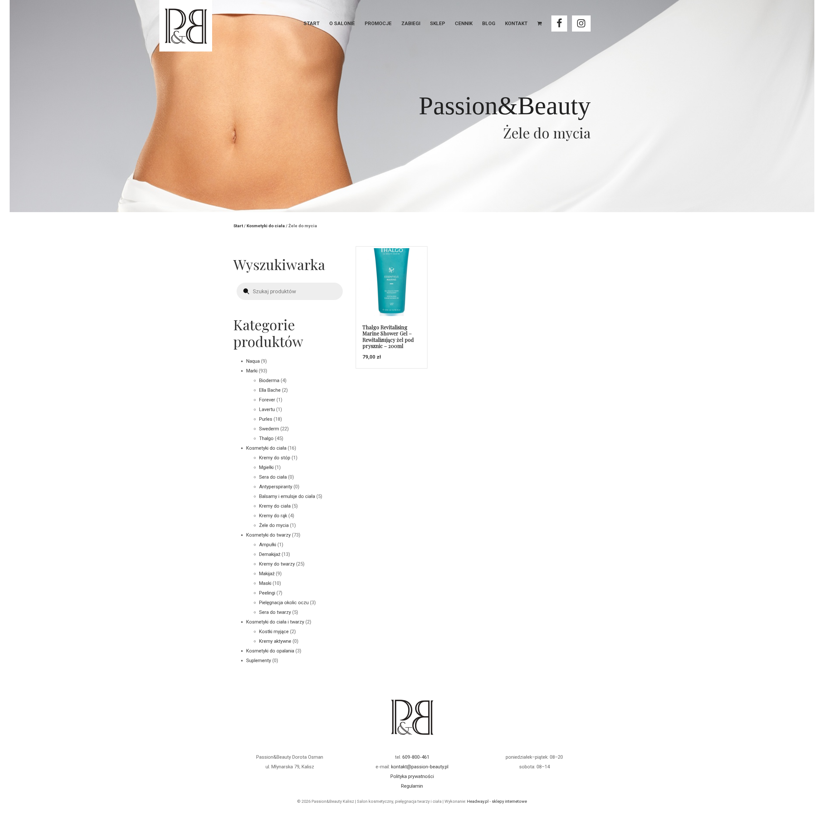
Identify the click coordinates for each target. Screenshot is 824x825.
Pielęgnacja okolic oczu (284, 602)
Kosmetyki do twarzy (268, 535)
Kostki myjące (274, 631)
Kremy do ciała (275, 506)
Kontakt (516, 23)
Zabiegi (410, 23)
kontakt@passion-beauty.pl (419, 767)
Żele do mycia (274, 525)
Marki (252, 371)
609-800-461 (415, 757)
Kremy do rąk (273, 516)
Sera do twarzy (275, 612)
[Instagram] (581, 23)
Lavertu (267, 409)
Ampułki (267, 545)
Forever (267, 400)
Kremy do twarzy (277, 564)
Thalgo (266, 438)
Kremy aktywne (275, 641)
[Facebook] (559, 23)
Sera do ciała (273, 477)
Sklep (437, 23)
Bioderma (269, 380)
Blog (488, 23)
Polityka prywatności (412, 776)
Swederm (269, 429)
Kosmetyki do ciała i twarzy (275, 622)
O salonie (342, 23)
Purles (265, 419)
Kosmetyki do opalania (270, 651)
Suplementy (258, 660)
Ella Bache (270, 390)
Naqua (253, 361)
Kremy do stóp (274, 458)
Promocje (378, 23)
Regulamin (412, 786)
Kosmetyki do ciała (266, 225)
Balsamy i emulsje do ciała (287, 496)
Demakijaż (269, 554)
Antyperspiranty (275, 487)
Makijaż (267, 574)
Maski (265, 583)
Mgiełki (266, 467)
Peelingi (267, 593)
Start (312, 23)
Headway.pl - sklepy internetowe (497, 801)
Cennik (464, 23)
